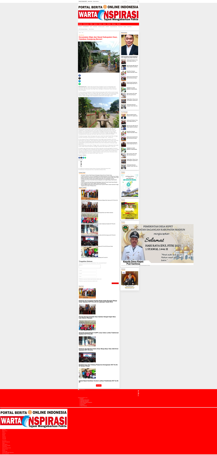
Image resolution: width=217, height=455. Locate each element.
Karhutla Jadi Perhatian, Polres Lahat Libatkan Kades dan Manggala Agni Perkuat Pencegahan (132, 61)
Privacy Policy (83, 403)
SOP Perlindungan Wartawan (86, 402)
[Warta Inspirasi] (108, 12)
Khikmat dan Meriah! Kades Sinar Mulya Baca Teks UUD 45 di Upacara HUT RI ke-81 (98, 235)
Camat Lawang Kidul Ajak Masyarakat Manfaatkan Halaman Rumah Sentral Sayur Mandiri (99, 182)
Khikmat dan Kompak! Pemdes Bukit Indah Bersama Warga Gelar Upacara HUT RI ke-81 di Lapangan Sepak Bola (99, 201)
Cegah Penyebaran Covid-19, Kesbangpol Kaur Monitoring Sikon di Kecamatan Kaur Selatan (100, 176)
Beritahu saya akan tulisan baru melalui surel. (88, 281)
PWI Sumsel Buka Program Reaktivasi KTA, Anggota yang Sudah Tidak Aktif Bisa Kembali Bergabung (129, 57)
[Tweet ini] (79, 78)
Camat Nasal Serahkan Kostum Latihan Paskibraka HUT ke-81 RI (94, 257)
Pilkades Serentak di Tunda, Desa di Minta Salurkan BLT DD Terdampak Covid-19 (97, 178)
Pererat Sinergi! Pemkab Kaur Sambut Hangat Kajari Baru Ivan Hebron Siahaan (97, 212)
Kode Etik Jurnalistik (84, 401)
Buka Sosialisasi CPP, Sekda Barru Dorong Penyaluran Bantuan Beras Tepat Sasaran (132, 94)
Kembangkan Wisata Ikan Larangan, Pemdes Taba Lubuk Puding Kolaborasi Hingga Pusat (132, 105)
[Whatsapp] (79, 84)
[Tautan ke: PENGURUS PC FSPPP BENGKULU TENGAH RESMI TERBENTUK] (123, 89)
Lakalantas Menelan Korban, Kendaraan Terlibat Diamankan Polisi (94, 168)
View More (99, 385)
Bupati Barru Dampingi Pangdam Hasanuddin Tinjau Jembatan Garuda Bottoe (132, 72)
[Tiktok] (138, 394)
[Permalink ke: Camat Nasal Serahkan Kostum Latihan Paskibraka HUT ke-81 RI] (89, 251)
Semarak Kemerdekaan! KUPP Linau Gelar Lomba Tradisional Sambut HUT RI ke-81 (98, 223)
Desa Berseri (81, 35)
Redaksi (82, 398)
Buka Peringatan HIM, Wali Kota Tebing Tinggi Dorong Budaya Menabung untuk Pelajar (132, 66)
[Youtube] (81, 164)
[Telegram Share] (79, 81)
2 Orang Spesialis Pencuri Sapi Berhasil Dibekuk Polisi (92, 169)
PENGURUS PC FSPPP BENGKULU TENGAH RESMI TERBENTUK (132, 89)
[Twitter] (138, 392)
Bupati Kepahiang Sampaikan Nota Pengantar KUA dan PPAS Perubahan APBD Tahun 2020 (100, 177)
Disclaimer (82, 404)
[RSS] (81, 166)
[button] (138, 1)
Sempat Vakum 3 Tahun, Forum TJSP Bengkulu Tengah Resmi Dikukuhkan (132, 100)
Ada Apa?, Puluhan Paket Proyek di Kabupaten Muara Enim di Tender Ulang (96, 175)
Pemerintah (80, 159)
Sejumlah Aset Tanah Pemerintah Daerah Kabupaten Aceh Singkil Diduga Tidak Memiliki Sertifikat (99, 180)
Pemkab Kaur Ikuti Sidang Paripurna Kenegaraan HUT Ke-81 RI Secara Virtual (97, 246)
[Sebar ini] (79, 75)
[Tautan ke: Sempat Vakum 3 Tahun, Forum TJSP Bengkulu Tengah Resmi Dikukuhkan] (123, 101)
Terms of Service (83, 405)
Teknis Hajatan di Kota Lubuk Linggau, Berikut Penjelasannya (93, 183)
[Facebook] (81, 161)
